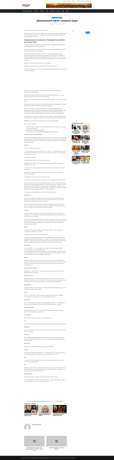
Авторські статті (52, 15)
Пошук (73, 30)
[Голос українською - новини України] (26, 5)
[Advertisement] (45, 81)
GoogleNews (42, 401)
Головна (47, 15)
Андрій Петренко (36, 424)
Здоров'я (60, 17)
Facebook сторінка (51, 401)
